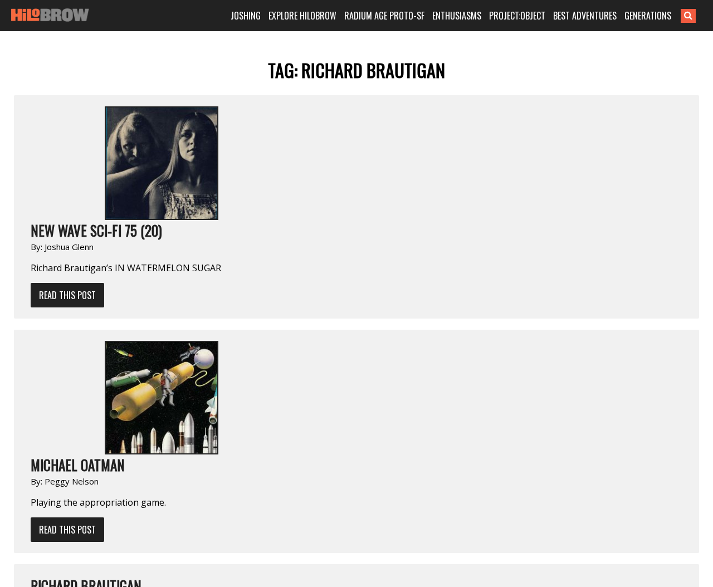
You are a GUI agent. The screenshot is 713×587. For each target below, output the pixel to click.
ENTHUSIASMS (456, 15)
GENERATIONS (647, 15)
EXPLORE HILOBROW (302, 15)
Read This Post (67, 295)
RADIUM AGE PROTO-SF (384, 15)
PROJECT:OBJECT (517, 15)
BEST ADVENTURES (585, 15)
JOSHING (246, 15)
